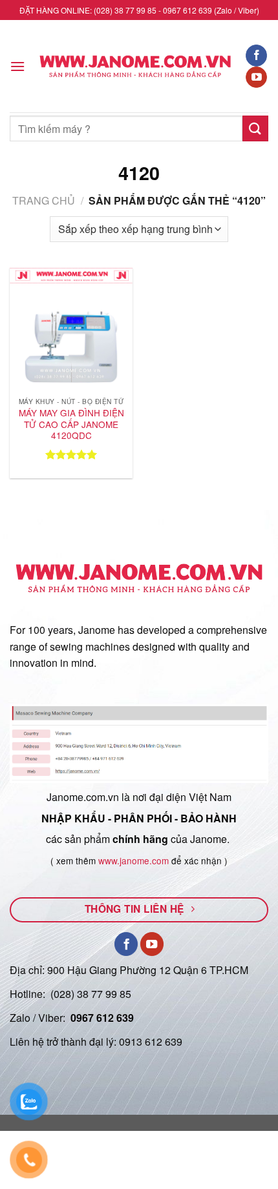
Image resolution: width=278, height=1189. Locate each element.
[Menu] (17, 66)
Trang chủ (43, 200)
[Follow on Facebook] (256, 55)
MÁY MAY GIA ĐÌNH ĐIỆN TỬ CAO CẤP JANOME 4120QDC (71, 424)
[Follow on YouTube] (256, 77)
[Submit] (255, 128)
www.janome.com (133, 860)
